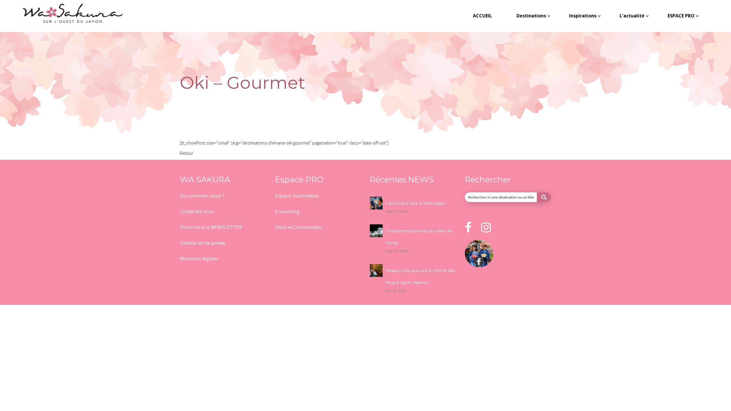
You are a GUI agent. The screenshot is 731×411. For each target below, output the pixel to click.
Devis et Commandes (298, 227)
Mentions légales (199, 258)
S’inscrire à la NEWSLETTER (211, 227)
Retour (186, 153)
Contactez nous (197, 211)
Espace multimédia (297, 195)
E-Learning (287, 211)
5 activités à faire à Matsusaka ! (415, 203)
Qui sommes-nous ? (202, 195)
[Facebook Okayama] (479, 265)
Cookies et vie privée (202, 242)
